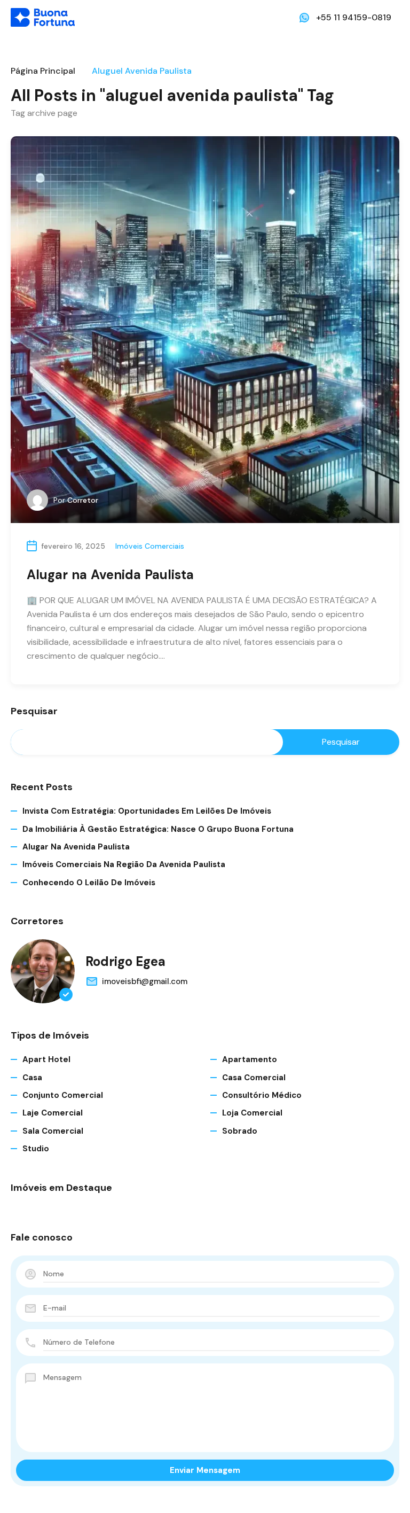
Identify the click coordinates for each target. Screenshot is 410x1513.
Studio (35, 1148)
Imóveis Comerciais (149, 546)
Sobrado (239, 1131)
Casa (32, 1077)
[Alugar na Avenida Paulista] (205, 329)
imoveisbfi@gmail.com (144, 981)
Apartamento (249, 1059)
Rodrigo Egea (125, 961)
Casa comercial (254, 1077)
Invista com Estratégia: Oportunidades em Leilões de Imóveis (146, 811)
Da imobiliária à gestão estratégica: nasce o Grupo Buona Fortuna (158, 829)
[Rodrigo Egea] (43, 971)
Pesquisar (34, 711)
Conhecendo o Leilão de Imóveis (88, 882)
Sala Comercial (52, 1131)
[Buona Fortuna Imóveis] (43, 16)
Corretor (82, 500)
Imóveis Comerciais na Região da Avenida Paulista (123, 864)
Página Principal (43, 71)
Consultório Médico (262, 1095)
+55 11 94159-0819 (353, 17)
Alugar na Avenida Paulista (110, 574)
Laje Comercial (52, 1113)
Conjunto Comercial (62, 1095)
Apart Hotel (46, 1059)
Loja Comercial (252, 1113)
